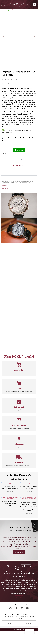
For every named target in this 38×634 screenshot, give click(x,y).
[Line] (10, 608)
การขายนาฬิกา (28, 589)
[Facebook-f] (16, 608)
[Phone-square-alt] (27, 608)
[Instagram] (21, 608)
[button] (3, 4)
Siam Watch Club (13, 180)
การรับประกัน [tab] (4, 177)
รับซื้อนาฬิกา (25, 542)
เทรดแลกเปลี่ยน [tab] (4, 185)
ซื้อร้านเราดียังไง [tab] (5, 188)
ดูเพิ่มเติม (19, 597)
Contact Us (28, 623)
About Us (10, 623)
